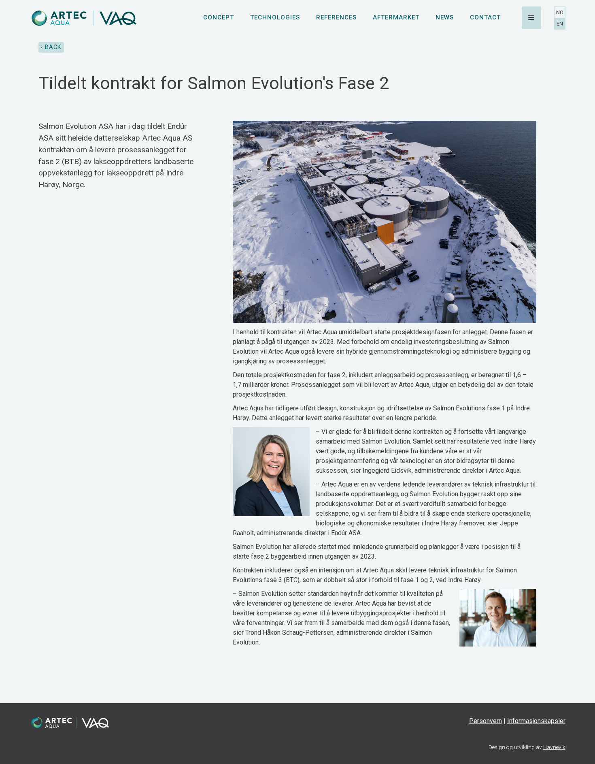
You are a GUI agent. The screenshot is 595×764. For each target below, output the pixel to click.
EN (560, 24)
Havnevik (554, 747)
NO (559, 12)
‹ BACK (51, 47)
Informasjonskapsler (536, 721)
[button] (531, 17)
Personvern (485, 721)
